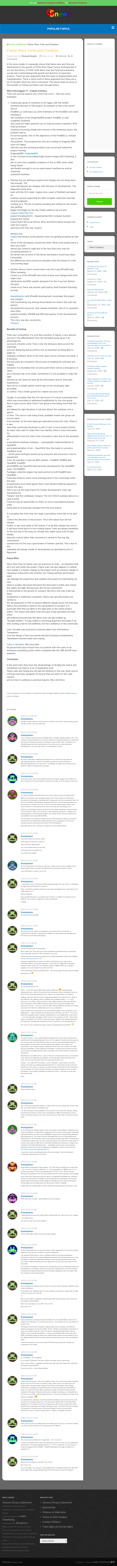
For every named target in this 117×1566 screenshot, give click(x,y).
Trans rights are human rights (57, 1526)
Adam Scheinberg (101, 1562)
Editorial (21, 44)
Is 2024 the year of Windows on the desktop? (99, 425)
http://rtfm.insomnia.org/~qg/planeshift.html (35, 1149)
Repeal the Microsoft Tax (95, 289)
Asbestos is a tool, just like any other (99, 356)
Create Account (95, 222)
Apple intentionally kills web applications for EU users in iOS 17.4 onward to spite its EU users (99, 436)
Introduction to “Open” (94, 279)
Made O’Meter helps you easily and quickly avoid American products (98, 446)
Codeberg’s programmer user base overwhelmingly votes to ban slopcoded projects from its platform (98, 343)
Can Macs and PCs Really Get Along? (97, 314)
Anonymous (27, 719)
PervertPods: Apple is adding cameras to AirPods (96, 367)
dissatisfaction (18, 296)
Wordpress (22, 1523)
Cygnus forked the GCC (22, 213)
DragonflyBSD (31, 153)
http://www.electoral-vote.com (32, 958)
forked (14, 237)
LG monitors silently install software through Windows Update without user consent (98, 396)
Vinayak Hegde (29, 56)
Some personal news (94, 467)
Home (12, 44)
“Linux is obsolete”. (16, 644)
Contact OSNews (51, 1522)
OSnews (15, 323)
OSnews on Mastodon (54, 1512)
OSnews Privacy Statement (17, 1502)
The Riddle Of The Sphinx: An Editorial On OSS (97, 267)
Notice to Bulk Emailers (54, 1517)
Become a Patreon (96, 167)
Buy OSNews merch (96, 172)
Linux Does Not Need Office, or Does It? (99, 301)
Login (91, 227)
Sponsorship (49, 1507)
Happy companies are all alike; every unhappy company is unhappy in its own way (99, 381)
